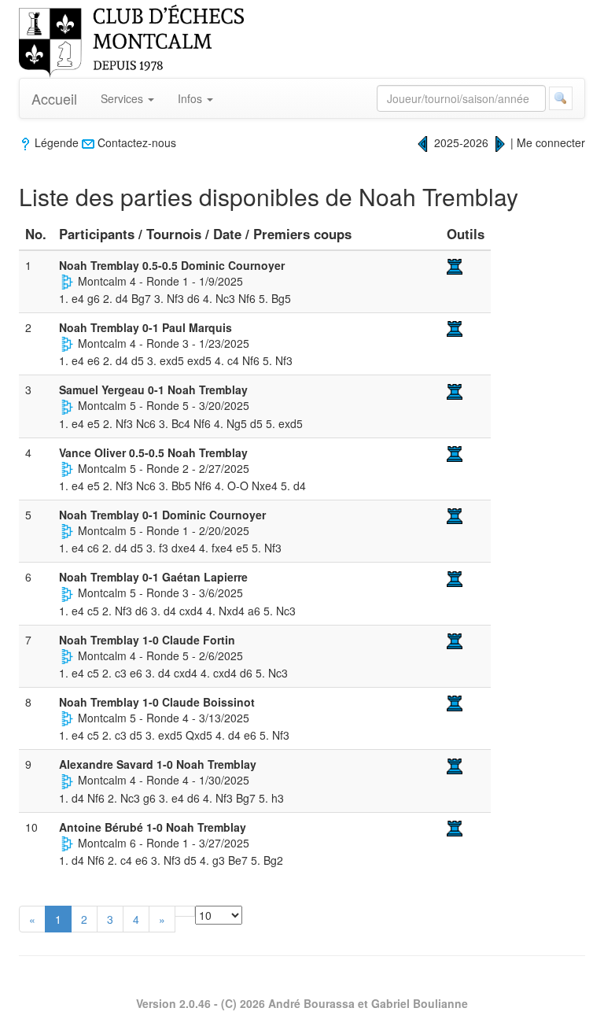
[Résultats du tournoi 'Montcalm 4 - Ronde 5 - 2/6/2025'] (67, 655)
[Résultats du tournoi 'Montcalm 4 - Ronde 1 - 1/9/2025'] (67, 281)
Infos (191, 98)
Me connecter (551, 142)
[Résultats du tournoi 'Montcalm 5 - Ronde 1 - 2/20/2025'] (67, 530)
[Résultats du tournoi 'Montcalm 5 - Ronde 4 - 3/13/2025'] (67, 717)
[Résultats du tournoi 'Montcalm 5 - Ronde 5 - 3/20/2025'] (67, 405)
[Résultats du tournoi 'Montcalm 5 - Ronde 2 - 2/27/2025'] (67, 468)
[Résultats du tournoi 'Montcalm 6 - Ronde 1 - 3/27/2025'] (67, 843)
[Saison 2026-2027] (499, 142)
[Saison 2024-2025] (423, 142)
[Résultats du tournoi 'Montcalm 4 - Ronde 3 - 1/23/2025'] (67, 343)
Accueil (54, 98)
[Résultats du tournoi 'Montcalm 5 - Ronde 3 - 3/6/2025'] (67, 592)
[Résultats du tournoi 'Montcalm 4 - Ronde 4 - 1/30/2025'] (67, 780)
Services (123, 98)
